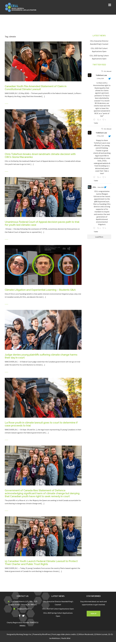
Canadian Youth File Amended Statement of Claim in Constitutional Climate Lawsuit (35, 88)
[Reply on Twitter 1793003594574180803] (95, 120)
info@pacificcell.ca (24, 609)
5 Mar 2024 (101, 187)
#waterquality (100, 88)
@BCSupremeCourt (101, 201)
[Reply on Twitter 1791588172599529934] (95, 177)
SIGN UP (93, 613)
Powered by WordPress (42, 634)
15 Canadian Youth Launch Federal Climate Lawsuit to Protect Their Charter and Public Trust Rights (41, 563)
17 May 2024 (100, 136)
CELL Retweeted (108, 71)
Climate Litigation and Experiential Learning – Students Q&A (40, 289)
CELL (94, 187)
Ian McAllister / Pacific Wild (59, 638)
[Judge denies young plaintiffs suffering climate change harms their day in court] (43, 329)
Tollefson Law (101, 75)
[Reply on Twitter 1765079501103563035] (95, 228)
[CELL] (21, 7)
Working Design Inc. (24, 634)
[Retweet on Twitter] (102, 71)
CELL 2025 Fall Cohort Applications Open (58, 609)
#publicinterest (102, 219)
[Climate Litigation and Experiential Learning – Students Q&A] (43, 265)
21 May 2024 (100, 78)
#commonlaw (98, 85)
